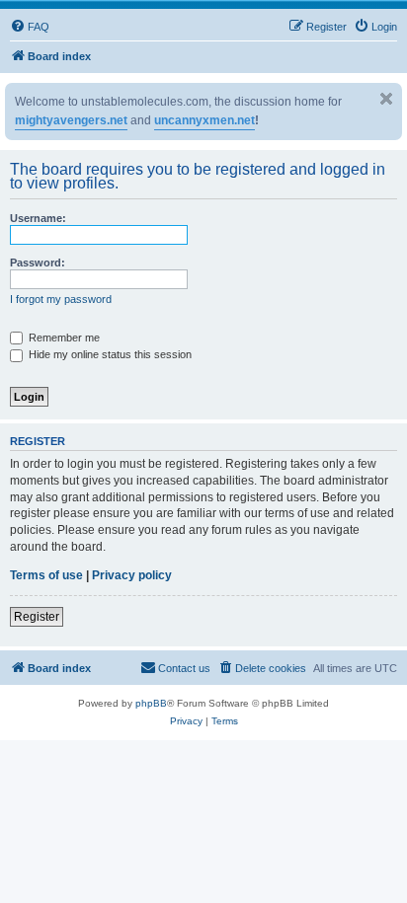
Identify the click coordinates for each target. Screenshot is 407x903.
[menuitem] (29, 26)
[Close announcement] (386, 99)
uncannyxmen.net (204, 120)
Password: (37, 262)
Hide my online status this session (109, 354)
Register (36, 617)
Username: (38, 218)
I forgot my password (61, 299)
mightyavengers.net (71, 120)
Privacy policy (132, 575)
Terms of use (46, 575)
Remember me (63, 337)
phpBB (151, 703)
